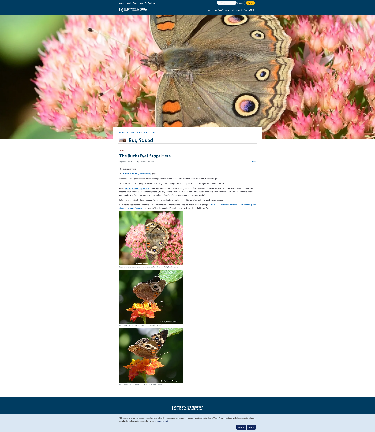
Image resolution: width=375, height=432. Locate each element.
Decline (241, 427)
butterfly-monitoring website (137, 188)
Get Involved (237, 10)
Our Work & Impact (221, 10)
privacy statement (161, 421)
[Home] (133, 10)
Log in (241, 3)
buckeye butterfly (130, 173)
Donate (250, 3)
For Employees (150, 3)
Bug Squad (131, 132)
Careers (122, 3)
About (210, 10)
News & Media (249, 10)
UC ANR (122, 132)
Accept (251, 427)
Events (141, 3)
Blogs (135, 3)
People (128, 3)
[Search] (235, 3)
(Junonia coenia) (144, 173)
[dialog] (187, 423)
